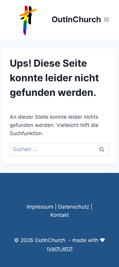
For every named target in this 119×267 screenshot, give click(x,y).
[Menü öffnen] (106, 19)
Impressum (40, 207)
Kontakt (59, 215)
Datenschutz (73, 207)
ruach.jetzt (60, 248)
